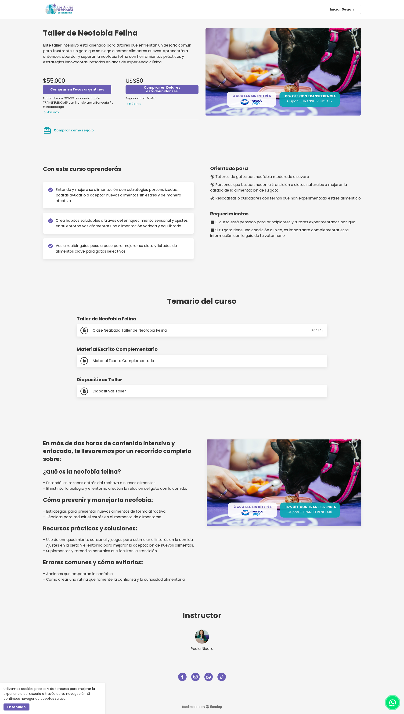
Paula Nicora (202, 648)
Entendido (16, 707)
